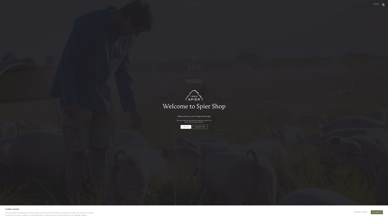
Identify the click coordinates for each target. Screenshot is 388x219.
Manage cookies (360, 212)
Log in (376, 4)
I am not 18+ (200, 127)
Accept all (377, 212)
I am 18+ (185, 127)
